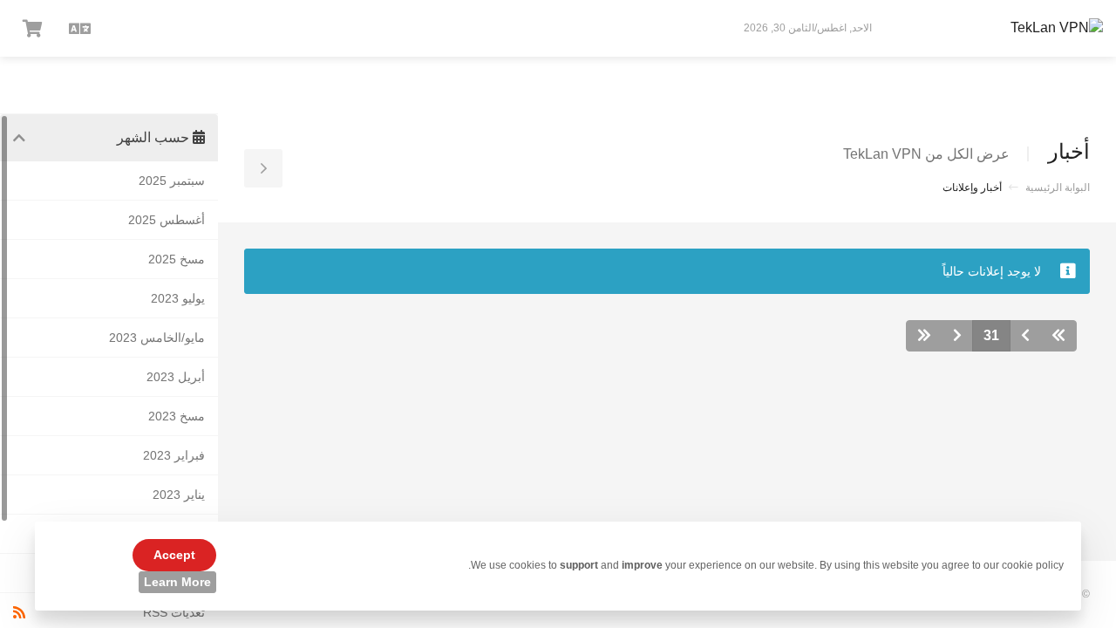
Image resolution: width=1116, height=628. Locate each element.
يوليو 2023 (178, 298)
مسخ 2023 (176, 416)
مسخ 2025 (176, 259)
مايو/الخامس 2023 (157, 338)
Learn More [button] (177, 582)
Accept (174, 555)
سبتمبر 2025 (172, 181)
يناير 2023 (179, 495)
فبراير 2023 (174, 455)
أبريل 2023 (175, 377)
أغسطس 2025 (166, 220)
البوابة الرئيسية (1057, 187)
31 (991, 335)
